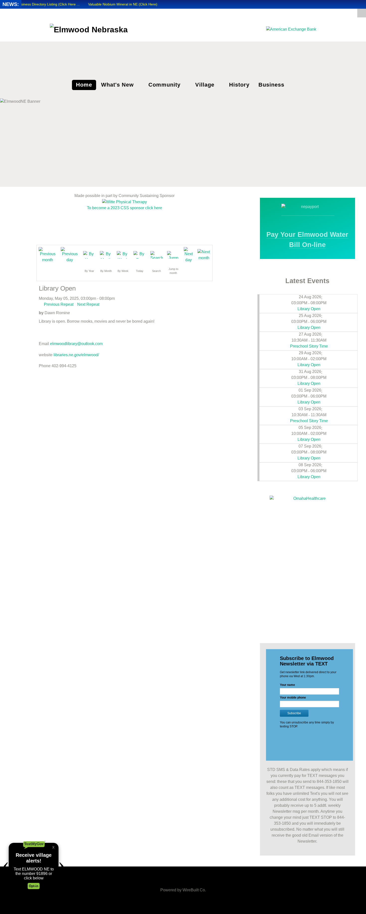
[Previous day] (70, 255)
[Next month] (203, 255)
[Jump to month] (173, 255)
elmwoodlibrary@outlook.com (76, 344)
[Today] (139, 255)
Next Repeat (88, 304)
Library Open (309, 309)
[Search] (156, 255)
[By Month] (106, 255)
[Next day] (188, 255)
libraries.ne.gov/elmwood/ (76, 355)
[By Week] (123, 255)
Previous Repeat (58, 304)
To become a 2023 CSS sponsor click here (124, 208)
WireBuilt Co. (194, 890)
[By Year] (89, 255)
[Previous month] (48, 255)
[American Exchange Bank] (291, 29)
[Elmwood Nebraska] (89, 28)
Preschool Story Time (309, 346)
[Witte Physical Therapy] (124, 202)
